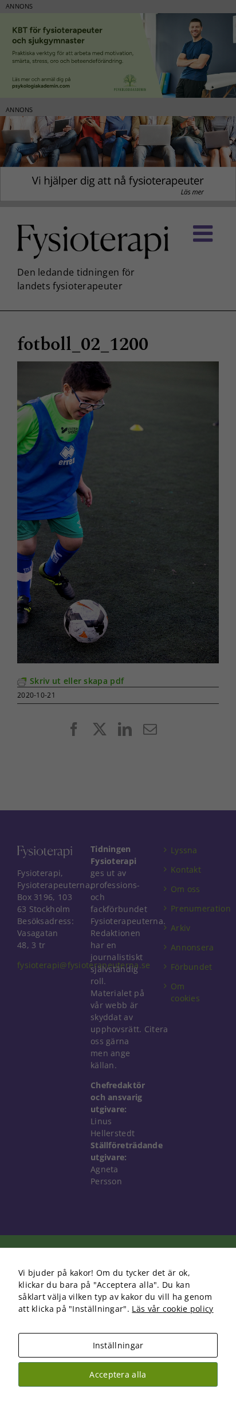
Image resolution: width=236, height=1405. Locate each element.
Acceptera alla (117, 1374)
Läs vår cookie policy (172, 1308)
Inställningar (118, 1345)
